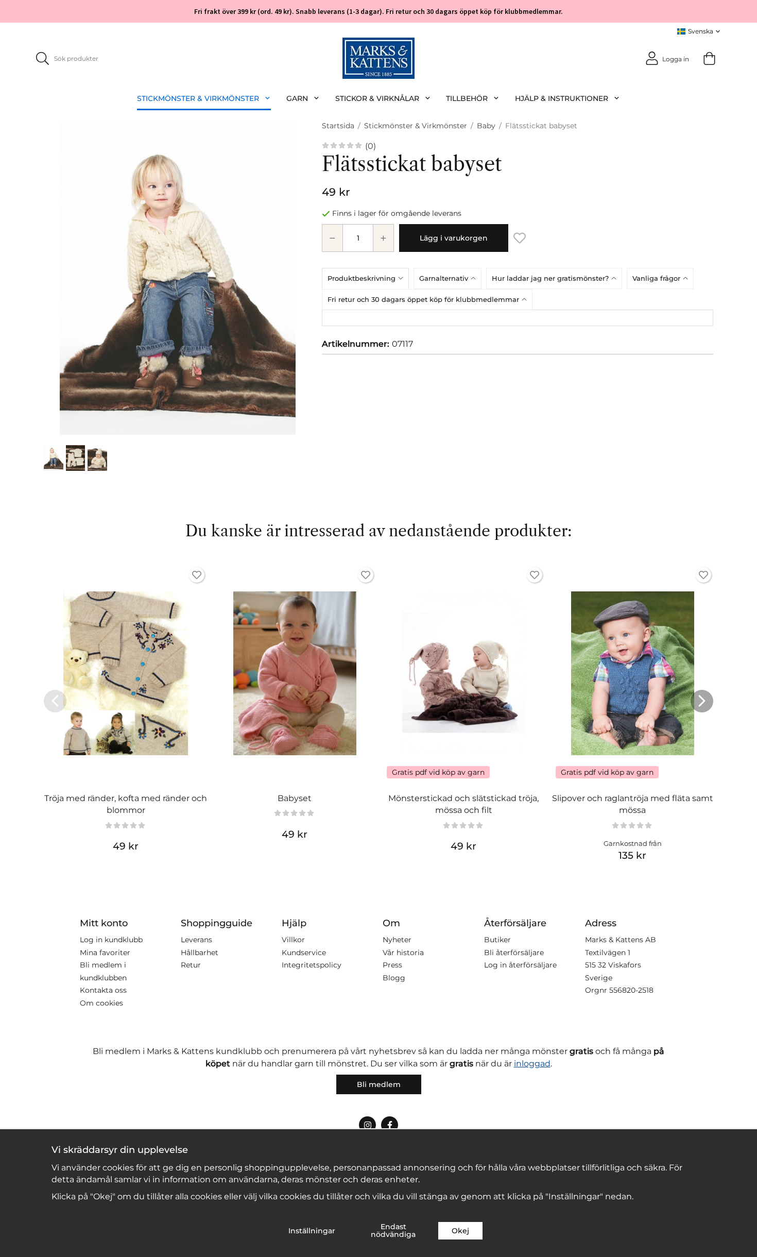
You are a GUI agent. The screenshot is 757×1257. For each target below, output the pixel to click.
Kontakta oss (103, 990)
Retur (191, 965)
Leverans (196, 939)
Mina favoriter (105, 952)
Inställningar (311, 1230)
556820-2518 (631, 990)
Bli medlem (379, 1084)
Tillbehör (467, 98)
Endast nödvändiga (393, 1230)
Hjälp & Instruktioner (561, 98)
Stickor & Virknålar (377, 98)
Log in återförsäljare (520, 965)
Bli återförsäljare (514, 952)
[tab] (368, 278)
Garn (297, 98)
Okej (460, 1230)
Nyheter (397, 939)
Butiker (497, 939)
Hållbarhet (199, 952)
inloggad (532, 1063)
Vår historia (403, 952)
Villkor (293, 939)
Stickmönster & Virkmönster (198, 98)
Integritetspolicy (311, 965)
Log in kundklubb (111, 939)
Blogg (394, 977)
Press (392, 965)
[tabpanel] (517, 318)
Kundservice (304, 952)
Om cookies (101, 1003)
